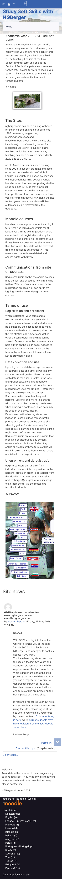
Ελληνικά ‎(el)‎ (12, 864)
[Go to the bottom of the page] (57, 742)
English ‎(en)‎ (9, 810)
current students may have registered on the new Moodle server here (33, 723)
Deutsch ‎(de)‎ (12, 813)
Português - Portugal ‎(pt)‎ (19, 846)
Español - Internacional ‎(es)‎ (20, 820)
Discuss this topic (26, 748)
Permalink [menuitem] (46, 742)
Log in (42, 10)
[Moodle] (12, 802)
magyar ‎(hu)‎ (12, 839)
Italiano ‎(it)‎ (11, 835)
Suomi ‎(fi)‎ (10, 849)
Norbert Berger (16, 621)
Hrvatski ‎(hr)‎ (12, 828)
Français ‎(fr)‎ (12, 824)
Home (9, 26)
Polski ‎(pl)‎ (10, 842)
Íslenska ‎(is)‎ (12, 831)
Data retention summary (16, 874)
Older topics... (10, 754)
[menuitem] (9, 4)
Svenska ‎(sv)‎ (12, 853)
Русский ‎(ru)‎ (12, 868)
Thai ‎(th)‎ (10, 857)
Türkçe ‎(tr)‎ (11, 860)
